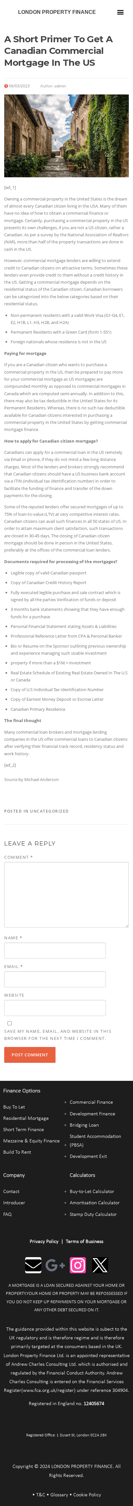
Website (14, 995)
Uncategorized (49, 811)
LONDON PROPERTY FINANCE (57, 12)
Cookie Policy (87, 1495)
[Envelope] (33, 1265)
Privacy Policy (44, 1241)
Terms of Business (84, 1241)
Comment (18, 857)
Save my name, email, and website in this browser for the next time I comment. (57, 1034)
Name (13, 938)
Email (13, 966)
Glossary (59, 1495)
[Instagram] (78, 1265)
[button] (120, 11)
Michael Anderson (41, 779)
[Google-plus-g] (55, 1265)
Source (10, 779)
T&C (40, 1495)
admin (60, 86)
